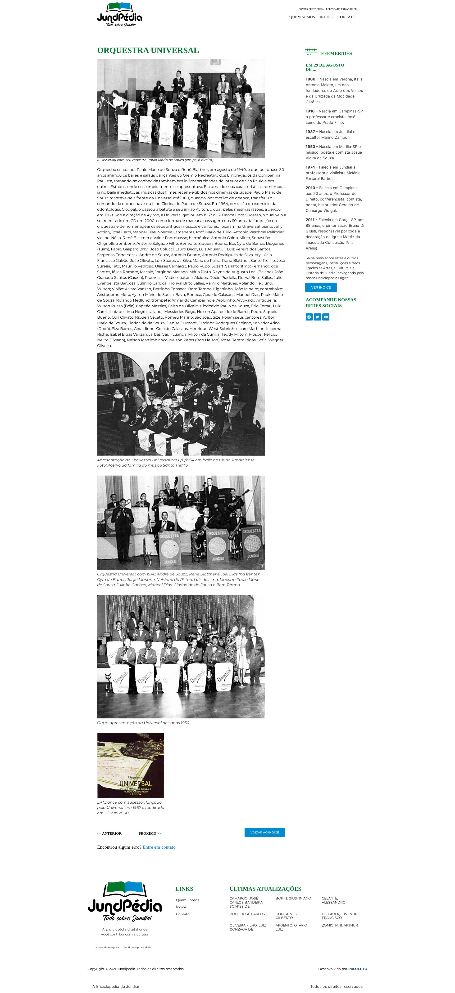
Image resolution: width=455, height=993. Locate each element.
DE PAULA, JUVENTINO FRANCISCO (341, 916)
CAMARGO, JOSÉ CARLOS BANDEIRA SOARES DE (246, 902)
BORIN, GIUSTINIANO (293, 898)
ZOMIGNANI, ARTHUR (340, 925)
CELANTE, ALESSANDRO (334, 900)
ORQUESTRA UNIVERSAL (148, 50)
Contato (346, 17)
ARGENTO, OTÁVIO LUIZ (291, 927)
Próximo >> (150, 833)
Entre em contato (159, 847)
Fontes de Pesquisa (311, 9)
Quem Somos (302, 17)
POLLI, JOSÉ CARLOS (247, 914)
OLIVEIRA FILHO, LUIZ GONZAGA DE (248, 927)
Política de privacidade (341, 9)
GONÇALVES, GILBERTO (286, 916)
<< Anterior (109, 833)
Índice (326, 17)
